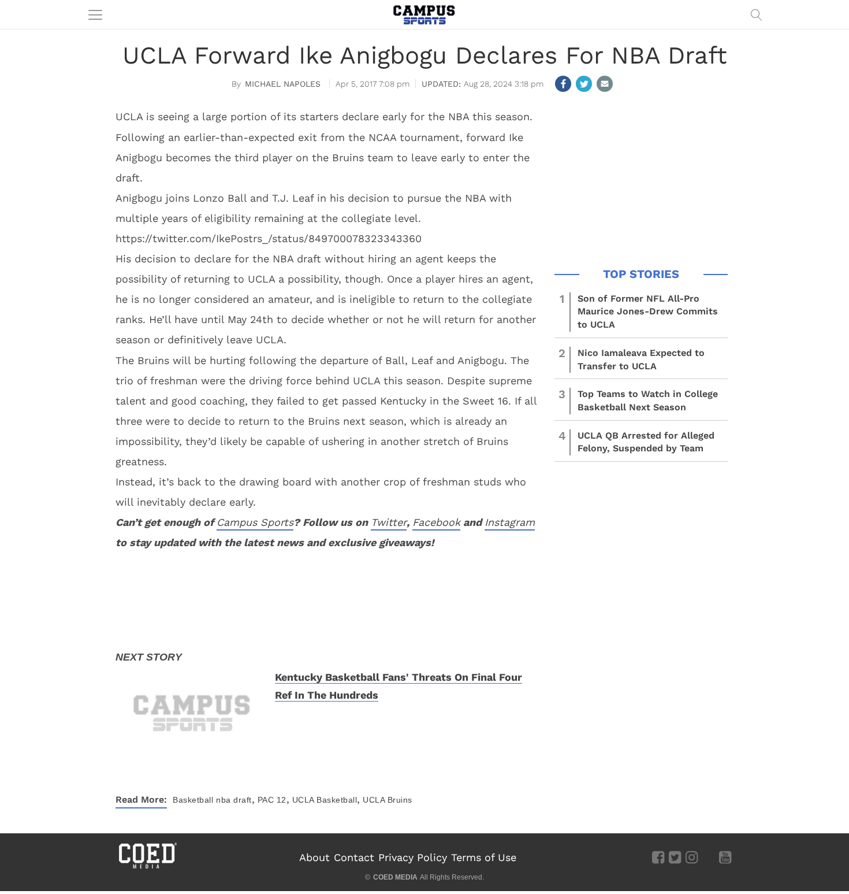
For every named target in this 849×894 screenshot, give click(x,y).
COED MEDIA (395, 877)
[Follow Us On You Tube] (725, 857)
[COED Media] (147, 867)
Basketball (193, 799)
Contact (354, 857)
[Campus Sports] (424, 14)
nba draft (234, 799)
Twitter (389, 522)
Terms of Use (483, 857)
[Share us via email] (605, 84)
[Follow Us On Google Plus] (708, 857)
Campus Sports (255, 522)
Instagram (510, 522)
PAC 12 (272, 799)
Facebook (436, 522)
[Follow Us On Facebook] (658, 857)
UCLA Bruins (387, 799)
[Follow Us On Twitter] (675, 857)
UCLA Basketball (325, 799)
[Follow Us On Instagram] (691, 857)
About (314, 857)
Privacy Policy (412, 857)
